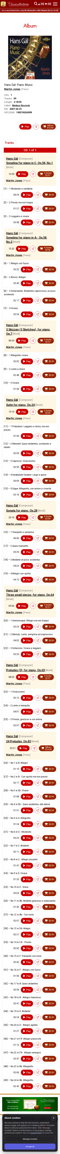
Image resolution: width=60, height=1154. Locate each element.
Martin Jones (12, 89)
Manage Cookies (30, 1139)
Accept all (30, 1146)
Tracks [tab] (9, 142)
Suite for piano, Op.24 (20, 405)
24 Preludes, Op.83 (18, 741)
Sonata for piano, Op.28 (21, 510)
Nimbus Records (21, 105)
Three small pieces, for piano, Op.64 (30, 595)
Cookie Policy (36, 1133)
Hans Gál (12, 158)
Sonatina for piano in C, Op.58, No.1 (29, 163)
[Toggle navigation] (55, 4)
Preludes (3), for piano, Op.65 (25, 670)
